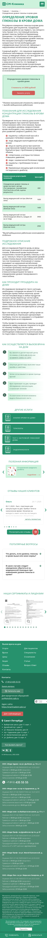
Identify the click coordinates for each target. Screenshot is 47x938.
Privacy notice (40, 701)
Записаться (37, 935)
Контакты (6, 669)
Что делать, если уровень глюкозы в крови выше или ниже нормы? (22, 555)
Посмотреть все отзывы (19, 532)
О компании (29, 657)
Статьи (27, 661)
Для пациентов (31, 648)
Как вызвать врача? (13, 745)
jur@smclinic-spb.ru (10, 698)
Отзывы (5, 665)
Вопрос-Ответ (30, 665)
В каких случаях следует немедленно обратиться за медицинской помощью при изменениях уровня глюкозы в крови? (20, 570)
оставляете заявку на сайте (20, 358)
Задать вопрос (8, 686)
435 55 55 (17, 782)
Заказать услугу (23, 93)
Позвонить (14, 935)
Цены (4, 657)
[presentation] (3, 471)
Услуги (5, 648)
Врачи (5, 652)
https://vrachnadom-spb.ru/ (14, 707)
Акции (5, 661)
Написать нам (14, 691)
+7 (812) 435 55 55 (25, 355)
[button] (4, 526)
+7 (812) (12, 682)
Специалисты (30, 652)
